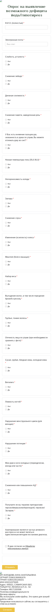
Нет (9, 61)
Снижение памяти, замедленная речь (23, 115)
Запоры (9, 199)
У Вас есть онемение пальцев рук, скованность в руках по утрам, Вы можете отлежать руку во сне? (24, 137)
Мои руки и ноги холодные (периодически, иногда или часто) (24, 464)
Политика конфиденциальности (14, 592)
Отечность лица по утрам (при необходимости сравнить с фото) (26, 339)
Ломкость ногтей (13, 402)
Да (9, 64)
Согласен (7, 610)
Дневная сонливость (15, 96)
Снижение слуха (13, 218)
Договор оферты (7, 594)
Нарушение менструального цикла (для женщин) (23, 422)
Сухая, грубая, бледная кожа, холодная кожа (26, 361)
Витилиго (10, 382)
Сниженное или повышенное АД (21, 485)
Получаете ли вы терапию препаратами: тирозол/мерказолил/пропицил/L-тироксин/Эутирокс (25, 508)
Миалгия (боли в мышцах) (18, 257)
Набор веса (11, 276)
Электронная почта (14, 40)
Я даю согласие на (21, 547)
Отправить (10, 567)
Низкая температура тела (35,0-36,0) (22, 160)
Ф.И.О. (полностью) (14, 23)
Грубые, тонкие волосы (16, 318)
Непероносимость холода (17, 179)
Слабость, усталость (15, 57)
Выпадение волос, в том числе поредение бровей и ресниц (24, 297)
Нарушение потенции (15, 444)
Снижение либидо (14, 76)
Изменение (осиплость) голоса (20, 237)
